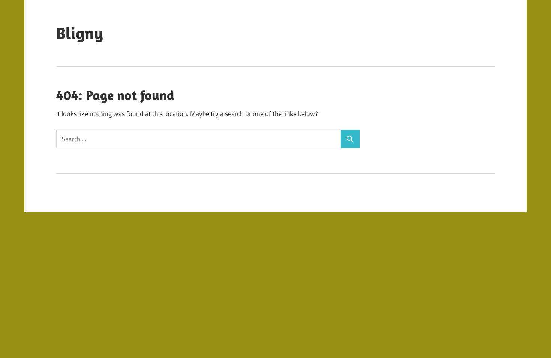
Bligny (79, 33)
